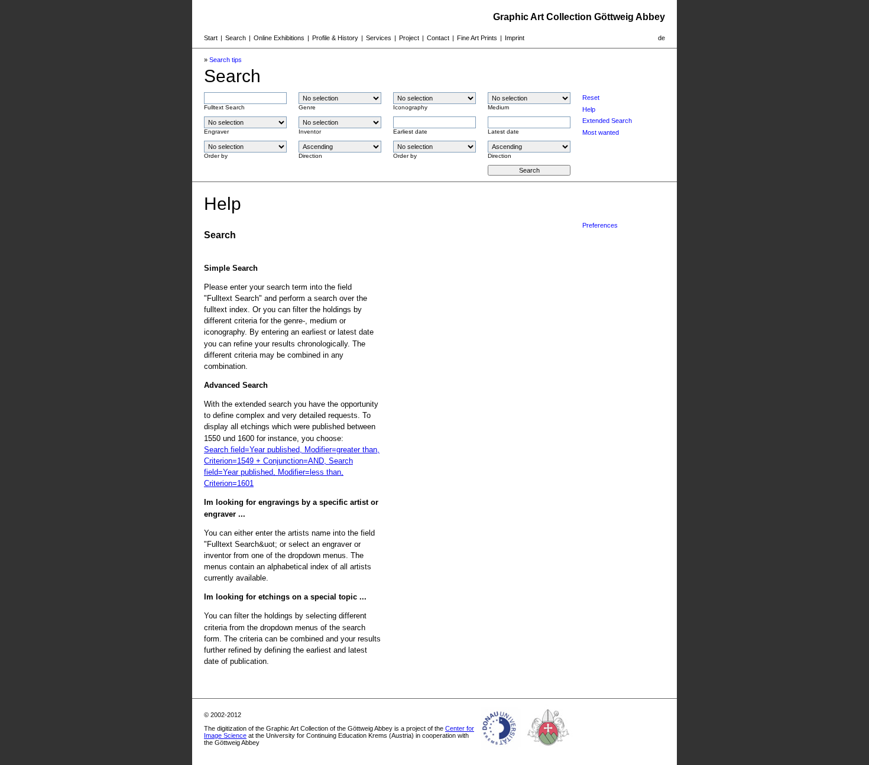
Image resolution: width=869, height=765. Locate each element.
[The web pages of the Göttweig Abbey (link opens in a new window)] (548, 749)
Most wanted (600, 132)
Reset (590, 97)
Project (409, 37)
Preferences (600, 225)
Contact (438, 37)
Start (211, 37)
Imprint (514, 37)
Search (235, 37)
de (661, 37)
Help (588, 109)
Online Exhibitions (279, 37)
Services (378, 37)
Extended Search (607, 120)
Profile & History (335, 37)
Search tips (225, 59)
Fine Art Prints (477, 37)
